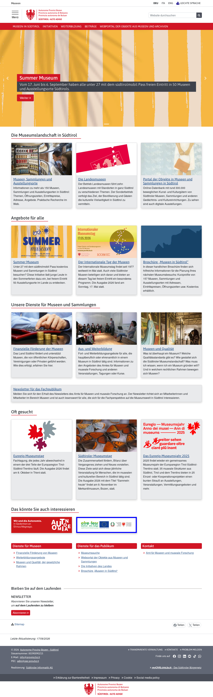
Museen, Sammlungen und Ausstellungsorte (32, 181)
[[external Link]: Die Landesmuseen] (106, 159)
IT (163, 3)
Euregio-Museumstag (28, 456)
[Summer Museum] (41, 241)
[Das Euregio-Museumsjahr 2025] (171, 435)
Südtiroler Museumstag (95, 456)
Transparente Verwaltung (146, 649)
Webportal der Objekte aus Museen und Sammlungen (104, 559)
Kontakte (172, 649)
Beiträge (91, 26)
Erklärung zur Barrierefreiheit (72, 677)
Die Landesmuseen (92, 179)
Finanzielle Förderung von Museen (36, 553)
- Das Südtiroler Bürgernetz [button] (176, 667)
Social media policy (148, 677)
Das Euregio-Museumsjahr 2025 (166, 456)
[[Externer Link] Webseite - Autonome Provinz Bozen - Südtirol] (47, 14)
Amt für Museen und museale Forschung (170, 553)
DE (155, 3)
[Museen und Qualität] (171, 328)
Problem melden (191, 649)
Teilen (180, 625)
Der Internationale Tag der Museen (103, 262)
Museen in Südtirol (26, 26)
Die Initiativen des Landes (96, 566)
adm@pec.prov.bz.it (28, 661)
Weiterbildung (71, 26)
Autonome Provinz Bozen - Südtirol (39, 649)
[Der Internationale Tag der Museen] (106, 241)
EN (170, 3)
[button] (7, 78)
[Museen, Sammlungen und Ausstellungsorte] (41, 159)
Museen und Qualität (158, 349)
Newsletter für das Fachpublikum (37, 389)
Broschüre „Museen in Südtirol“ (165, 262)
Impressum (100, 677)
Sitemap (19, 624)
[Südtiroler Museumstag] (106, 435)
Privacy (115, 677)
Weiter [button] (24, 98)
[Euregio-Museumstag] (41, 435)
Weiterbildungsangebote (30, 557)
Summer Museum (26, 262)
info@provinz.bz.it (30, 657)
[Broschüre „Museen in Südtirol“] (171, 241)
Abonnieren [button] (20, 613)
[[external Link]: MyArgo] (106, 525)
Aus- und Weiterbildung (95, 349)
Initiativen (50, 26)
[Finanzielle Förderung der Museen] (41, 328)
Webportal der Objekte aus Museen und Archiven (134, 26)
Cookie (127, 677)
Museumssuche (90, 553)
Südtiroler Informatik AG (39, 667)
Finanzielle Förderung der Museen (38, 349)
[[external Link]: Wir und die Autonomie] (41, 525)
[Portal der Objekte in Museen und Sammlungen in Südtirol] (171, 159)
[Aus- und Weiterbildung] (106, 328)
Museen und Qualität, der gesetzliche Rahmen (38, 564)
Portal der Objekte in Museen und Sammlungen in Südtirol (167, 181)
